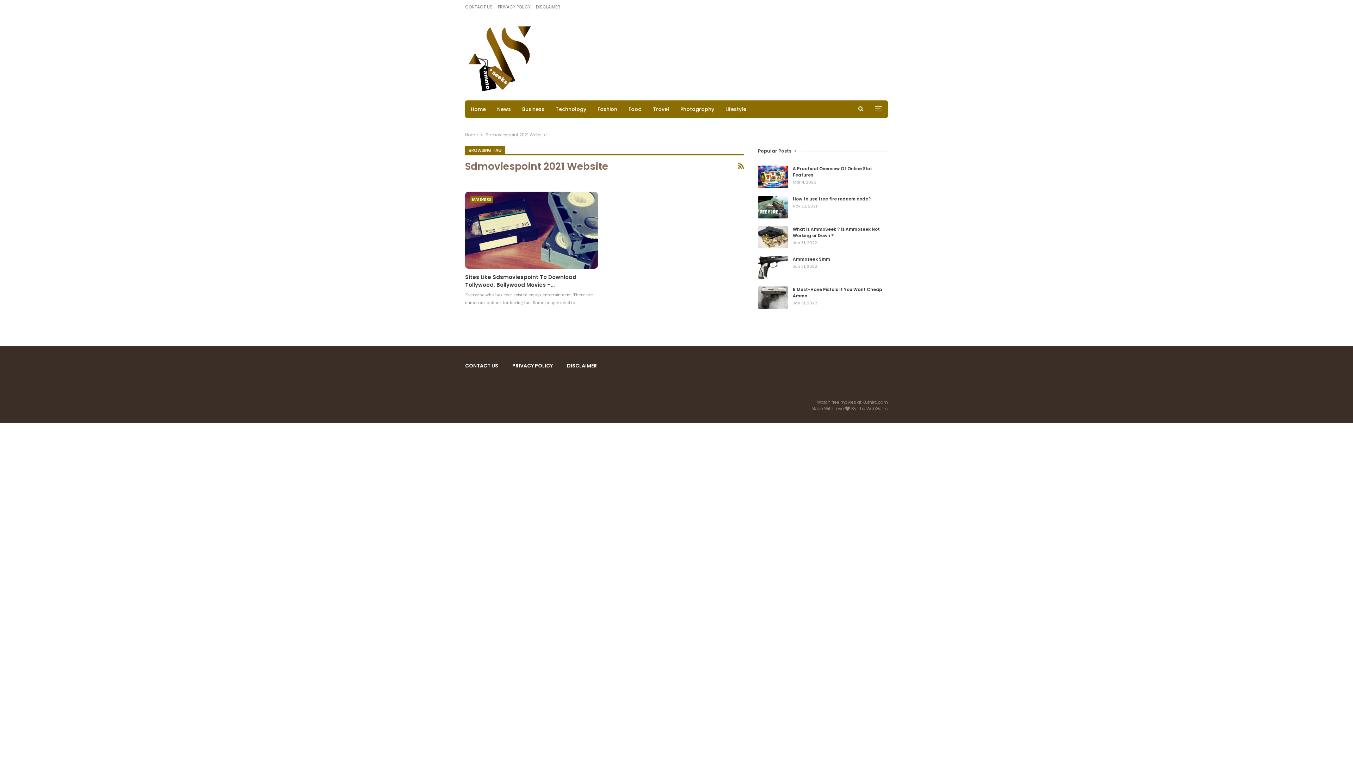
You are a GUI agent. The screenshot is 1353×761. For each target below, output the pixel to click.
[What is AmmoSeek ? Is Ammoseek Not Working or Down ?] (773, 237)
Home (478, 109)
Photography (697, 109)
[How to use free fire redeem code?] (773, 207)
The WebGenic (873, 409)
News (504, 109)
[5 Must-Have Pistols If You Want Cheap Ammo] (773, 297)
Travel (661, 109)
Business (533, 109)
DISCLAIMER (548, 7)
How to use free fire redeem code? (832, 199)
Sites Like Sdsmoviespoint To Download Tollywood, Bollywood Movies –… (520, 281)
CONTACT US (479, 7)
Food (635, 109)
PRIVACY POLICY (514, 7)
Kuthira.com (875, 402)
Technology (571, 109)
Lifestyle (735, 109)
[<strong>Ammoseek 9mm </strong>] (773, 267)
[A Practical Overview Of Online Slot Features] (773, 177)
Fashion (607, 109)
